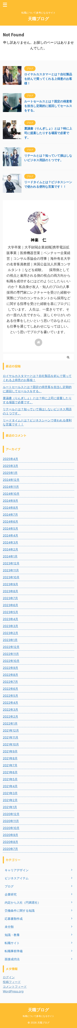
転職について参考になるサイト (38, 1016)
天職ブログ (38, 18)
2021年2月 (10, 800)
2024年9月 (10, 501)
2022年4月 (10, 702)
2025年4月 (10, 459)
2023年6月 (10, 605)
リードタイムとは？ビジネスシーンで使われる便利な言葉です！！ (37, 422)
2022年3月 (10, 709)
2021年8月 (10, 758)
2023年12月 (11, 563)
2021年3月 (10, 793)
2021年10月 (11, 744)
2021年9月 (10, 751)
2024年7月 (10, 514)
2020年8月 (10, 842)
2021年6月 (10, 772)
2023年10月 (11, 577)
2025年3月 (10, 466)
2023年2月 (10, 633)
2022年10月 (11, 661)
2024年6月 (10, 521)
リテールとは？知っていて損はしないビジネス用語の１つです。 (37, 411)
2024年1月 (10, 556)
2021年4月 (10, 786)
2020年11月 (11, 821)
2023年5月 (10, 612)
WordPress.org (13, 991)
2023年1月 (10, 640)
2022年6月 (10, 689)
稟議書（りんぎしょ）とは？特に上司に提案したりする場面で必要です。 (48, 132)
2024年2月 (10, 549)
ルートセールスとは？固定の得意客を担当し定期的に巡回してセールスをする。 (48, 105)
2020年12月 (11, 814)
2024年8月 (10, 507)
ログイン (9, 977)
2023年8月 (10, 591)
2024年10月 (11, 494)
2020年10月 (11, 828)
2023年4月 (10, 619)
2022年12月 (11, 647)
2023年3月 (10, 626)
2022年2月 (10, 716)
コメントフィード (15, 986)
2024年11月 (11, 487)
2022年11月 (11, 654)
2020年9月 (10, 835)
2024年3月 (10, 542)
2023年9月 (10, 584)
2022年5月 (10, 696)
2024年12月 (11, 480)
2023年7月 (10, 598)
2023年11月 (11, 570)
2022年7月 (10, 682)
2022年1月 (10, 723)
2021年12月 (11, 730)
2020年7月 (10, 849)
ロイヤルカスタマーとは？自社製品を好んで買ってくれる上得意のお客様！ (48, 78)
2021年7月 (10, 765)
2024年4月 (10, 535)
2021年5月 (10, 779)
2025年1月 (10, 473)
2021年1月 (10, 807)
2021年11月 (10, 737)
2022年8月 (10, 675)
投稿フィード (12, 982)
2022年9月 (10, 668)
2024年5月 (10, 528)
